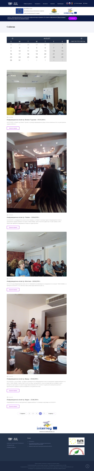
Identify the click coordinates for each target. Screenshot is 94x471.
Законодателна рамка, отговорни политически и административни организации (40, 444)
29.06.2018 (10, 214)
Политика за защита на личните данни (18, 18)
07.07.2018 (10, 117)
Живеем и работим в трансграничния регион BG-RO (40, 446)
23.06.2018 (10, 397)
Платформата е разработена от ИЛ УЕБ (57, 465)
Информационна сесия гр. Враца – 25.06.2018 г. (23, 379)
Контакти (45, 3)
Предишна (22, 413)
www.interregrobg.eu (47, 431)
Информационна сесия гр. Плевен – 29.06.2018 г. (23, 217)
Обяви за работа (28, 3)
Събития (52, 3)
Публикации (60, 3)
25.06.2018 (10, 376)
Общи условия (61, 17)
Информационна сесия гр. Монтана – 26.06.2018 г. (23, 281)
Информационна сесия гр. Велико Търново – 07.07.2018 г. (26, 120)
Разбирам (72, 18)
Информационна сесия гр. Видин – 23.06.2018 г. (23, 400)
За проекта (37, 3)
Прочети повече (13, 128)
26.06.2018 (10, 278)
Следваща (50, 413)
